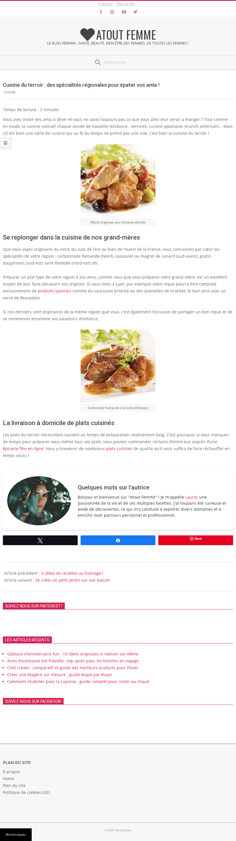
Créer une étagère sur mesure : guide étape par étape (59, 674)
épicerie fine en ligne (23, 448)
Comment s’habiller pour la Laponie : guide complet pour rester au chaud (78, 681)
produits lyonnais (54, 291)
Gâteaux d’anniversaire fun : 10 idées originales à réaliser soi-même (72, 654)
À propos (105, 3)
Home (8, 778)
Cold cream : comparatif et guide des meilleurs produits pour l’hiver (72, 667)
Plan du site (126, 3)
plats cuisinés (119, 448)
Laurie (191, 497)
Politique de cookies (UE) (26, 792)
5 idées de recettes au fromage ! (72, 573)
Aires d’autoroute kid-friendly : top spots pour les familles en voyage (73, 660)
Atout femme (126, 34)
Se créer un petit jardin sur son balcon (72, 580)
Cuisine (10, 92)
